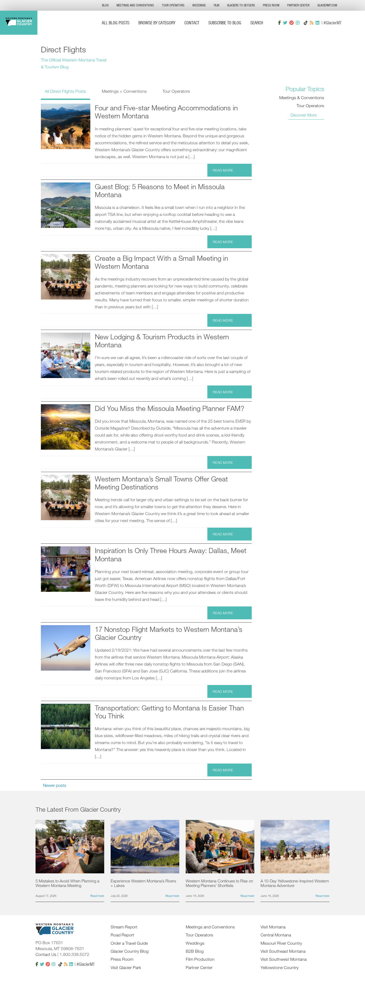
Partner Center (298, 5)
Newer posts (54, 785)
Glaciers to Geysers (241, 5)
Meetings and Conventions (135, 5)
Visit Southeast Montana (283, 951)
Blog (105, 5)
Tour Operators (173, 5)
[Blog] (311, 23)
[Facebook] (279, 23)
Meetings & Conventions (301, 97)
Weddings (199, 5)
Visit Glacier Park (126, 967)
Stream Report (124, 926)
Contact (191, 22)
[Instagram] (298, 23)
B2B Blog (195, 951)
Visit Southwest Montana (283, 959)
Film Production (200, 959)
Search (256, 22)
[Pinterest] (291, 23)
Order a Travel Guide (129, 943)
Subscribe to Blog (224, 22)
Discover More (303, 114)
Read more (223, 170)
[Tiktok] (306, 23)
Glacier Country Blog (130, 951)
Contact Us (46, 954)
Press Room (271, 5)
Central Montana (276, 934)
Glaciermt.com (327, 5)
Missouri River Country (281, 943)
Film (216, 5)
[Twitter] (285, 23)
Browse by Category (156, 22)
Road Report (122, 934)
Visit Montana (273, 926)
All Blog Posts (115, 22)
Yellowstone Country (279, 967)
